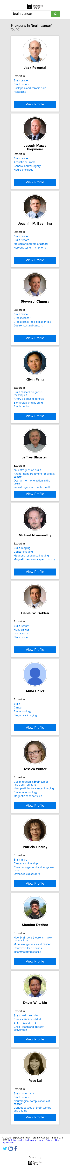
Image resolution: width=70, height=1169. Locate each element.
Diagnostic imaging (25, 715)
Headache (20, 91)
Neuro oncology (23, 169)
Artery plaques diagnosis (29, 398)
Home (41, 1140)
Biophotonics (22, 406)
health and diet (26, 1015)
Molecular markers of (31, 244)
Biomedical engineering (28, 402)
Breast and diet (27, 1019)
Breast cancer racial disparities (32, 321)
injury (20, 859)
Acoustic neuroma (24, 162)
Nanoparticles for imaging (34, 788)
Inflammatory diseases (27, 951)
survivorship (26, 863)
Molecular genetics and (32, 944)
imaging (22, 548)
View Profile (35, 104)
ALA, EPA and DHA (25, 1023)
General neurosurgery (27, 166)
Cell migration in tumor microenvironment (31, 783)
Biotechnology (22, 711)
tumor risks (24, 1093)
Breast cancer (22, 318)
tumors (21, 84)
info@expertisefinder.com (22, 1140)
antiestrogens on (27, 470)
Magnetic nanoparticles (28, 796)
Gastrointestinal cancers (28, 325)
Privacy (49, 1140)
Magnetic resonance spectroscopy (35, 559)
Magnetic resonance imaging (31, 555)
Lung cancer (21, 633)
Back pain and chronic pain (30, 88)
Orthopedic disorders (27, 874)
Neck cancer (21, 637)
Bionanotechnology (25, 792)
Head (21, 629)
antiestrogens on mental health (32, 487)
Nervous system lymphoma (30, 247)
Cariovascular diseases (28, 948)
